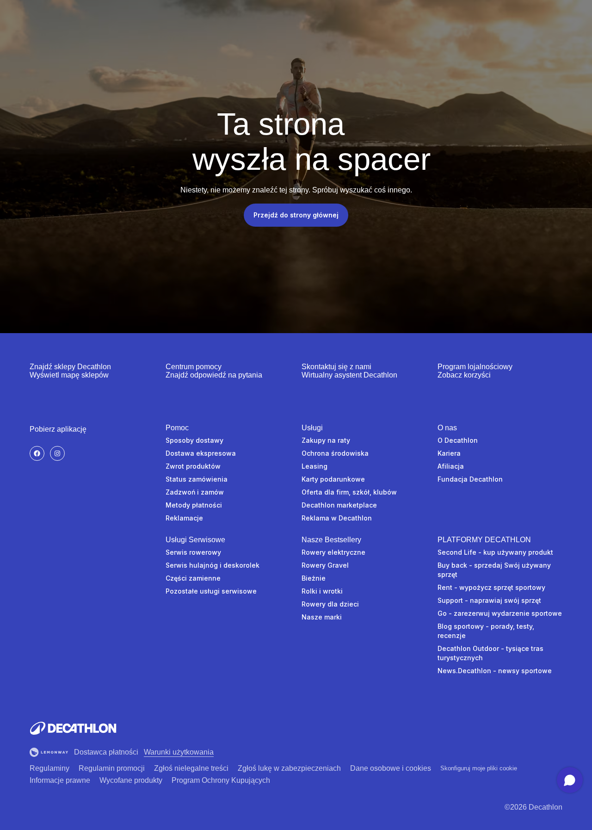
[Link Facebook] (37, 453)
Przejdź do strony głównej (296, 215)
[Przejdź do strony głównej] (73, 728)
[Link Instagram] (57, 453)
